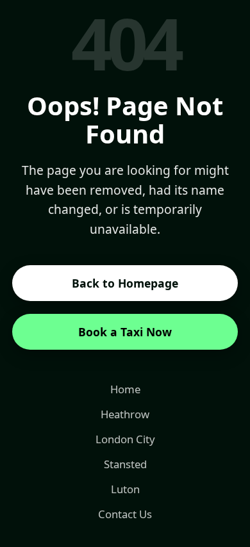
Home (125, 389)
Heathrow (125, 414)
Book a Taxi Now (125, 331)
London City (125, 439)
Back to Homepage (125, 283)
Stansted (125, 464)
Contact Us (125, 514)
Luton (125, 489)
